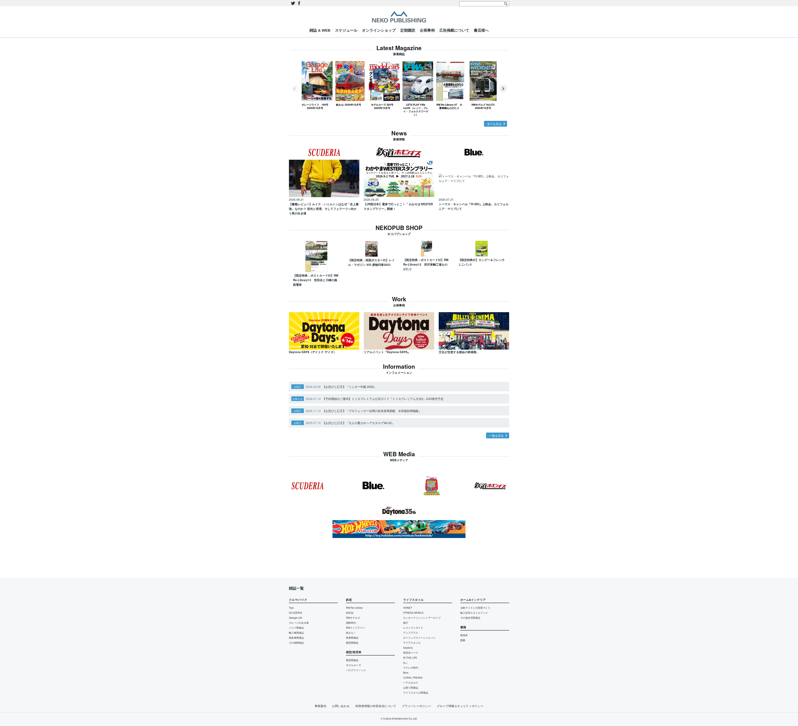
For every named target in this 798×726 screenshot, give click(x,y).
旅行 (405, 622)
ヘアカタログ (410, 682)
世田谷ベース (410, 652)
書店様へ (481, 30)
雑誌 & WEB (319, 30)
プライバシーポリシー (416, 706)
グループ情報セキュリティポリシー (460, 706)
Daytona (408, 647)
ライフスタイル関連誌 (415, 692)
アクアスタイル (412, 642)
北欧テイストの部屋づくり (475, 607)
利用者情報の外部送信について (375, 706)
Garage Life (295, 617)
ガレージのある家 (299, 622)
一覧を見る (496, 435)
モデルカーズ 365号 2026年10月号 (382, 106)
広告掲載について (454, 30)
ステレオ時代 (410, 667)
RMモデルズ (353, 617)
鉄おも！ (351, 632)
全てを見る (494, 124)
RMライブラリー (355, 627)
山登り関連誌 (410, 687)
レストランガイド (413, 627)
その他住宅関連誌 (470, 617)
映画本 (464, 635)
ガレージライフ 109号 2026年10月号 (315, 106)
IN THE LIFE (410, 657)
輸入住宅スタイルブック (474, 612)
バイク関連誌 (296, 627)
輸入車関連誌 (296, 632)
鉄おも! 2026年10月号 (348, 104)
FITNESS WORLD (413, 612)
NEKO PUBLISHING (399, 16)
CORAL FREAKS (412, 677)
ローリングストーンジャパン (419, 637)
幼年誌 (349, 612)
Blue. (406, 672)
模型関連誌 (352, 642)
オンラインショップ (379, 30)
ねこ (405, 662)
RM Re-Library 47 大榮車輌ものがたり (449, 106)
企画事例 (427, 30)
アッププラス (410, 632)
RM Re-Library (354, 607)
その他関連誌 (296, 642)
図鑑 (462, 640)
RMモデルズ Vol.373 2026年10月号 (483, 106)
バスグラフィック (356, 670)
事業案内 (320, 706)
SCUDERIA (295, 612)
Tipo (291, 607)
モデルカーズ (353, 665)
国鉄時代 (351, 622)
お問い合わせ (341, 706)
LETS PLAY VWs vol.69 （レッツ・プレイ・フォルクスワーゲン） (415, 109)
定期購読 (407, 30)
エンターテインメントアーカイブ (422, 617)
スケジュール (346, 30)
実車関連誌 (352, 637)
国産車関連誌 (296, 637)
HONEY (407, 607)
